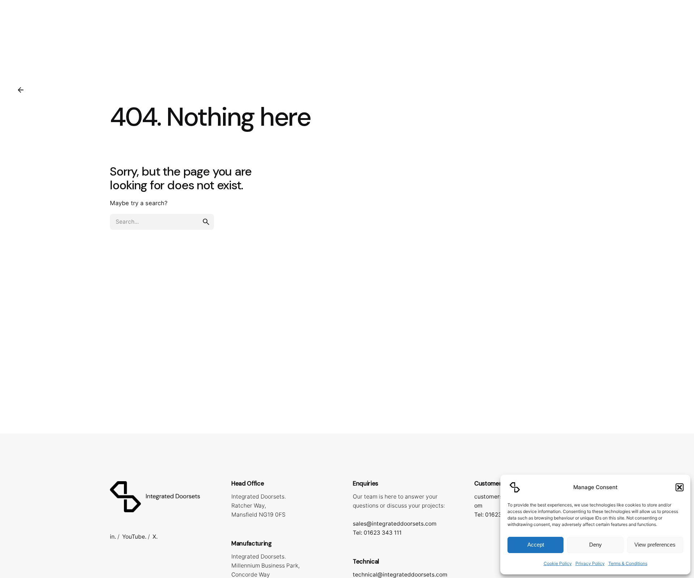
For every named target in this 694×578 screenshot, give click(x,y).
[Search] (675, 34)
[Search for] (162, 222)
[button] (679, 487)
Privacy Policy (590, 563)
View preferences (655, 545)
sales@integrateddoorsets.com (395, 523)
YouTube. (134, 536)
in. (113, 536)
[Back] (20, 90)
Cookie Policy (558, 563)
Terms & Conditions (627, 563)
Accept (535, 545)
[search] (206, 222)
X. (155, 536)
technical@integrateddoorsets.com (400, 574)
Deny (595, 545)
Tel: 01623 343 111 (377, 532)
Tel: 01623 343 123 (499, 514)
